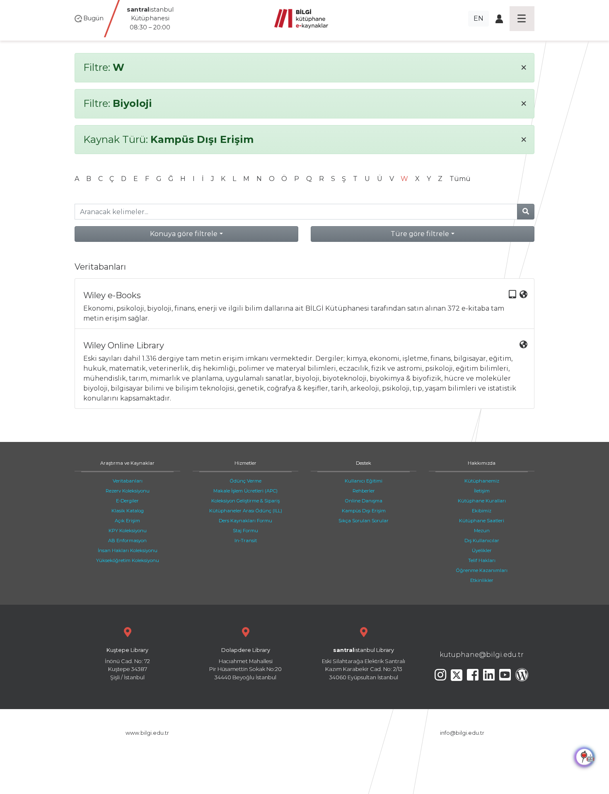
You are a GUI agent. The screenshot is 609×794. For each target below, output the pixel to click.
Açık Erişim (127, 521)
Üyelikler (482, 550)
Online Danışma (363, 501)
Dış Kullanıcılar (481, 540)
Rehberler (364, 491)
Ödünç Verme (245, 481)
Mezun (482, 530)
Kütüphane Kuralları (482, 501)
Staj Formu (245, 530)
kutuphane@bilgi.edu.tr (482, 655)
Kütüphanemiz (481, 481)
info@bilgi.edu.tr (462, 733)
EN (478, 18)
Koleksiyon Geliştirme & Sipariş (245, 501)
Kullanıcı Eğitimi (363, 481)
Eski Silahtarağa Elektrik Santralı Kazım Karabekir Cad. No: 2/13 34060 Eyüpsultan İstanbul (363, 664)
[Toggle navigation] (522, 18)
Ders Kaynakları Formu (245, 521)
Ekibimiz (481, 511)
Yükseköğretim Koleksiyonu (127, 560)
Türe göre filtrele (420, 234)
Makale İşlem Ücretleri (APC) (245, 491)
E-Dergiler (127, 501)
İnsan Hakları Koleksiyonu (127, 550)
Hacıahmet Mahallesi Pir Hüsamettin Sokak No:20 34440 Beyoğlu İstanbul (245, 664)
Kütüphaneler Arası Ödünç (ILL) (245, 511)
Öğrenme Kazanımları (482, 570)
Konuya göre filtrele (184, 234)
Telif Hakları (481, 560)
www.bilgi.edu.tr (147, 733)
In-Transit (245, 540)
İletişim (482, 491)
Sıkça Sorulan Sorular (363, 521)
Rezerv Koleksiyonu (128, 491)
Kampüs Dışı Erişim (364, 511)
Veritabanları (128, 481)
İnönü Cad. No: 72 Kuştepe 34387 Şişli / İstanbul (127, 664)
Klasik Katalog (127, 511)
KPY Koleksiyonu (128, 530)
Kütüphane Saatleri (481, 521)
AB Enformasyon (127, 540)
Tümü (460, 179)
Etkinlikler (481, 580)
